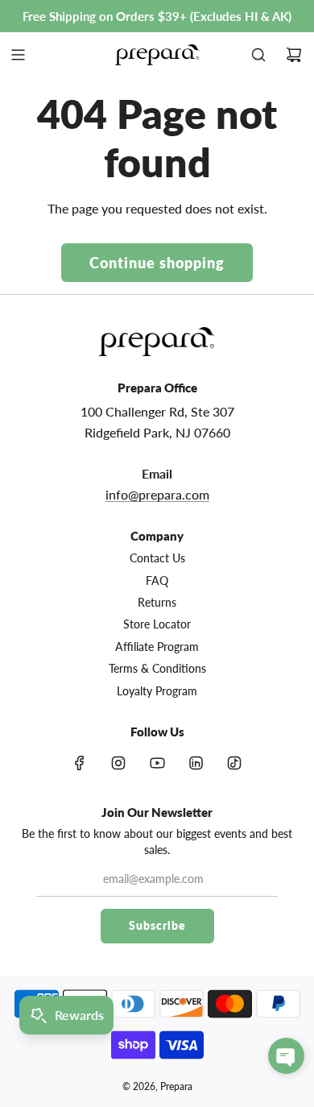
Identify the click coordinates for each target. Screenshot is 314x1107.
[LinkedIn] (195, 763)
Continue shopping (157, 263)
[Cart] (294, 55)
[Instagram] (118, 763)
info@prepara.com (157, 494)
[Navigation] (17, 55)
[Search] (258, 55)
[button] (286, 1056)
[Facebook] (79, 763)
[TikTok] (234, 763)
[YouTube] (157, 763)
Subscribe (157, 925)
